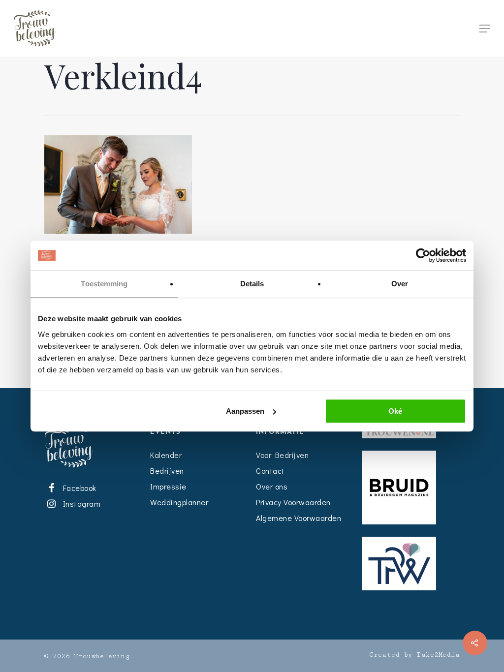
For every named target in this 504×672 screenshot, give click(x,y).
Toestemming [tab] (104, 283)
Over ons (271, 486)
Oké (395, 411)
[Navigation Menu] (484, 28)
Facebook (77, 488)
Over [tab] (399, 283)
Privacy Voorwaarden (293, 502)
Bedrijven (167, 470)
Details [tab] (252, 283)
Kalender (166, 455)
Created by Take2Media (414, 655)
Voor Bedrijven (282, 455)
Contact (270, 470)
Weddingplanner (179, 502)
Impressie (168, 486)
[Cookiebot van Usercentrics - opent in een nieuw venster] (423, 255)
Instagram (79, 503)
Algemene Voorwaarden (298, 518)
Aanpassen (245, 411)
